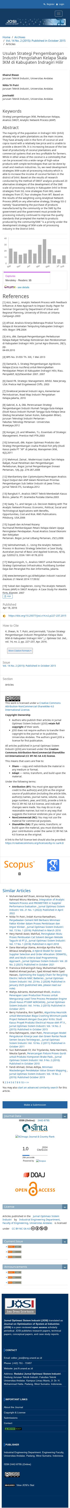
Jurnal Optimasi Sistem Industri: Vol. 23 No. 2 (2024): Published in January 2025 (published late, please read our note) (37, 983)
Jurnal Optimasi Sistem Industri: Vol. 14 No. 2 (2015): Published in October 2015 (37, 1005)
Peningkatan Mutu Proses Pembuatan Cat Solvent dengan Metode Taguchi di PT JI (36, 937)
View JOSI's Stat (25, 1485)
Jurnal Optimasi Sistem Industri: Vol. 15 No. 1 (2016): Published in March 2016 (36, 928)
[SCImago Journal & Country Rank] (35, 1136)
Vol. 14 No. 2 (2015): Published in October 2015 (36, 41)
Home (6, 37)
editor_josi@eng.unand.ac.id (26, 1357)
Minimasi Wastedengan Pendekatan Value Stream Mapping (38, 1068)
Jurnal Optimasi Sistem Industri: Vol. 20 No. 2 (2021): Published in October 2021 (38, 962)
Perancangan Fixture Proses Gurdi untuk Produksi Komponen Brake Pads (37, 1055)
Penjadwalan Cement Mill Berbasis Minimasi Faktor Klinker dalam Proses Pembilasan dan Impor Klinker (34, 923)
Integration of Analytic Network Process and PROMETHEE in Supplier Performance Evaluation (37, 903)
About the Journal (13, 1407)
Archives (19, 37)
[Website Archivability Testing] (13, 1428)
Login (61, 4)
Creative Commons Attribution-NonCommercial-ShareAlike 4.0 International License (33, 706)
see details (23, 287)
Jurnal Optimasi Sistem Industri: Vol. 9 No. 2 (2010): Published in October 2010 (35, 1060)
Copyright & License (14, 1412)
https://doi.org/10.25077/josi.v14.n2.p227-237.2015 (37, 615)
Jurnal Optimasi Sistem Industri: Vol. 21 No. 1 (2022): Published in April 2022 (37, 910)
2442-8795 (43, 1120)
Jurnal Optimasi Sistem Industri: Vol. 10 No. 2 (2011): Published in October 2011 (37, 1043)
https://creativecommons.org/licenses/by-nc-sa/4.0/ (34, 843)
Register (50, 4)
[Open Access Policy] (35, 1189)
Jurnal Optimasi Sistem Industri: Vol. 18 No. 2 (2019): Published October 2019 (35, 1075)
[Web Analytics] (10, 1485)
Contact (8, 1423)
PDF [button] (9, 596)
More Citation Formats (19, 650)
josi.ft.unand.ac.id (23, 1368)
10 (22, 1082)
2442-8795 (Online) (20, 1464)
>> (27, 1082)
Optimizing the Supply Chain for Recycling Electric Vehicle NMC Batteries (38, 976)
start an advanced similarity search (38, 1087)
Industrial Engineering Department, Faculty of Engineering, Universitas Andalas (31, 1221)
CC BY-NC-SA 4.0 (21, 1228)
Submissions (11, 1417)
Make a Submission (35, 1104)
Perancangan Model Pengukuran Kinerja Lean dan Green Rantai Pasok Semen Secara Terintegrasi (37, 1036)
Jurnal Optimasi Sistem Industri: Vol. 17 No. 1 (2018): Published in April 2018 (37, 942)
